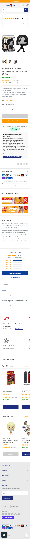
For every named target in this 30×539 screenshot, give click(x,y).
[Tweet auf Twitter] (24, 164)
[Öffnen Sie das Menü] (2, 5)
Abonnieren (7, 498)
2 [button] (13, 295)
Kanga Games (6, 387)
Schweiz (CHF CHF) (15, 506)
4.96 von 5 (19, 255)
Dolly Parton (6, 438)
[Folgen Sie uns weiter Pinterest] (12, 514)
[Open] (4, 535)
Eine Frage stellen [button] (15, 277)
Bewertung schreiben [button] (15, 273)
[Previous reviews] (3, 21)
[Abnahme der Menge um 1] (8, 110)
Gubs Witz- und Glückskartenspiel (7, 390)
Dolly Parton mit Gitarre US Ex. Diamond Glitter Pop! (10, 441)
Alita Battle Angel (6, 80)
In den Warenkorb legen (10, 407)
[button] (15, 21)
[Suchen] (26, 10)
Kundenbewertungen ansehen (12, 156)
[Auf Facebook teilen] (17, 164)
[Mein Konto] (23, 5)
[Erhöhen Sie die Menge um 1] (17, 110)
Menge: (3, 109)
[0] (27, 5)
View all (26, 366)
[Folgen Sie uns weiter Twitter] (6, 514)
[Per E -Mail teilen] (27, 164)
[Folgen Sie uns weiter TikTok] (19, 514)
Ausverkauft (15, 116)
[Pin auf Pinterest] (21, 164)
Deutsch (4, 506)
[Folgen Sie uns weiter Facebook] (3, 514)
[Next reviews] (27, 21)
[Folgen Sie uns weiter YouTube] (15, 514)
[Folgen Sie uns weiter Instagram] (9, 514)
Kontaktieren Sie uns (15, 1)
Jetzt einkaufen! (19, 328)
